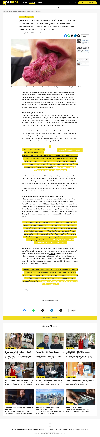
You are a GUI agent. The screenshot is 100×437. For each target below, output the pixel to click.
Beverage (29, 7)
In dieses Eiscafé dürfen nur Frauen (49, 381)
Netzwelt (48, 7)
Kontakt (52, 429)
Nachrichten (32, 2)
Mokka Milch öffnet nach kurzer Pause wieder (50, 353)
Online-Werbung (25, 429)
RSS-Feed (85, 429)
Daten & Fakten (16, 429)
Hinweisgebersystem (62, 433)
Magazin (40, 2)
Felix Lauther (42, 33)
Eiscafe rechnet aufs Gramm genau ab (80, 381)
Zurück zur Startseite (50, 318)
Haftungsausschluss (53, 433)
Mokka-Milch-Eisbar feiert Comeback (19, 381)
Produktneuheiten (65, 7)
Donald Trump (55, 97)
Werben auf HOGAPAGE (87, 3)
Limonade (52, 253)
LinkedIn (64, 429)
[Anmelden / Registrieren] (75, 2)
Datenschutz (36, 433)
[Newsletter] (69, 2)
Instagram (71, 429)
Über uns (45, 429)
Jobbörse (24, 2)
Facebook (58, 429)
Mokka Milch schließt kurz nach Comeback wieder (78, 353)
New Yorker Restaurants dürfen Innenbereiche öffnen (47, 408)
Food (24, 7)
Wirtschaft (11, 7)
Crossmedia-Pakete (36, 429)
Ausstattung (55, 7)
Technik (42, 7)
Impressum (42, 433)
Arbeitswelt (18, 7)
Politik (5, 7)
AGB (47, 433)
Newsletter (79, 429)
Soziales (15, 11)
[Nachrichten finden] (72, 2)
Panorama (36, 7)
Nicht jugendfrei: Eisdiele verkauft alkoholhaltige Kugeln (18, 353)
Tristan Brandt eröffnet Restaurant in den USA (19, 408)
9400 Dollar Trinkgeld (74, 407)
